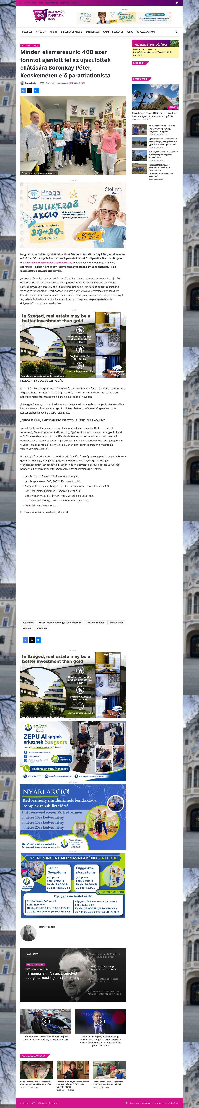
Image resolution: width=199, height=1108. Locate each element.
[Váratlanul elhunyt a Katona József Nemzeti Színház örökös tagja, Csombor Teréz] (73, 1070)
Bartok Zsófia (47, 926)
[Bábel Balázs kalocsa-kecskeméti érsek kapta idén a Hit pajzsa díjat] (36, 1070)
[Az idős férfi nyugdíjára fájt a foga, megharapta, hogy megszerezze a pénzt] (139, 129)
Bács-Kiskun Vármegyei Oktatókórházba (48, 262)
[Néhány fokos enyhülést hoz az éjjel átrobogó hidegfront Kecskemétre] (139, 155)
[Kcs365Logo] (50, 15)
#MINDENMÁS (92, 32)
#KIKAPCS (41, 32)
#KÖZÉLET (27, 32)
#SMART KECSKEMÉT (113, 32)
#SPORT (53, 32)
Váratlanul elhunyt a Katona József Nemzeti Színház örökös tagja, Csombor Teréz (73, 1084)
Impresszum (135, 1103)
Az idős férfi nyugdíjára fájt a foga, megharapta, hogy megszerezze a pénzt (162, 129)
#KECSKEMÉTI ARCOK (71, 32)
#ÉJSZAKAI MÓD (147, 32)
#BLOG (130, 32)
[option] (73, 975)
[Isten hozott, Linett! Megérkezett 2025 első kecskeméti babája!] (109, 1070)
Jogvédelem (160, 1103)
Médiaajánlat (172, 1103)
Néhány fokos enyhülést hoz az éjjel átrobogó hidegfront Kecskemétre (163, 155)
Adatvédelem (147, 1103)
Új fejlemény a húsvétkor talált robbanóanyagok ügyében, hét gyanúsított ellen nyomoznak (163, 142)
